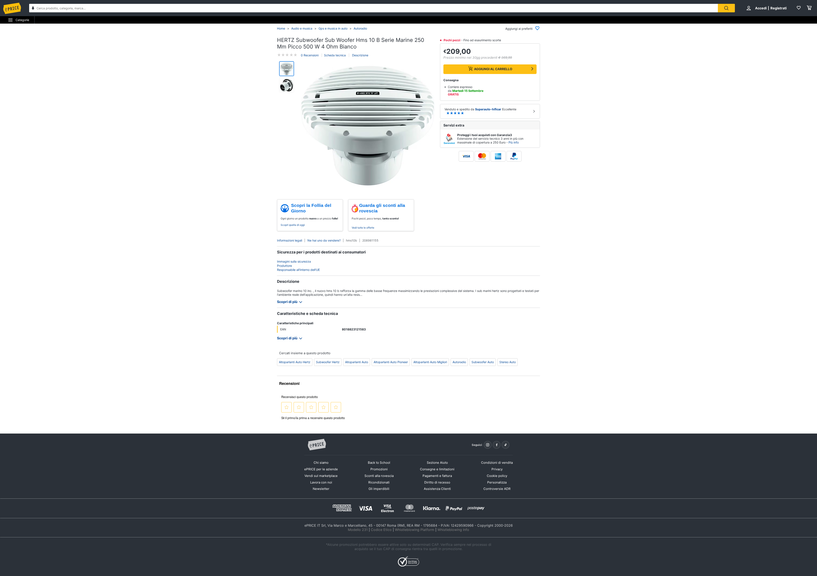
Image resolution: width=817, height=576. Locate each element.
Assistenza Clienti (437, 489)
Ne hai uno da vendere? (324, 240)
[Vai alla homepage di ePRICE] (317, 445)
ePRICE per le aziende (321, 469)
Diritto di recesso (437, 482)
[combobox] (373, 8)
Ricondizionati (379, 482)
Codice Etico (381, 530)
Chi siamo (321, 463)
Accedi (761, 8)
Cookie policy (497, 476)
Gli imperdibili (379, 489)
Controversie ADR (497, 489)
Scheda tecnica (335, 55)
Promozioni (379, 469)
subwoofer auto (482, 362)
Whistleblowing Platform (414, 530)
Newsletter (321, 489)
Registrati (778, 8)
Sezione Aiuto (437, 463)
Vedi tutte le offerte (363, 227)
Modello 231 (358, 530)
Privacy (497, 469)
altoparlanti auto (356, 362)
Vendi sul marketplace (321, 476)
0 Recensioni (310, 55)
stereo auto (507, 362)
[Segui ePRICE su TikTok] (505, 445)
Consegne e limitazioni (437, 469)
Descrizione (359, 55)
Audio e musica (301, 28)
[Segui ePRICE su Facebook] (496, 445)
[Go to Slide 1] (286, 68)
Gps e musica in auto (333, 28)
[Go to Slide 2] (286, 85)
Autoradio (360, 28)
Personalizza (497, 482)
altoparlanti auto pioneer (391, 362)
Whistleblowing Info (453, 530)
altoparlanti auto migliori (430, 362)
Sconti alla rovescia (379, 476)
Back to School (379, 463)
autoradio (459, 362)
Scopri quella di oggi (293, 224)
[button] (367, 126)
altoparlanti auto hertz (294, 362)
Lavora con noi (321, 482)
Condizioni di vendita (497, 463)
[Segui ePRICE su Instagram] (487, 445)
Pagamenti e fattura (437, 476)
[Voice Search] (33, 8)
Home (281, 28)
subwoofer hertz (328, 362)
